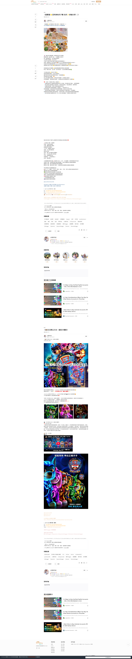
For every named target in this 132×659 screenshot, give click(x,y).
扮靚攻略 (64, 210)
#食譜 (80, 644)
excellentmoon (82, 219)
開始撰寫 (98, 1)
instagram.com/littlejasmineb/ (54, 190)
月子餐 (76, 219)
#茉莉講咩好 (69, 194)
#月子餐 (54, 184)
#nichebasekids (60, 519)
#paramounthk (68, 519)
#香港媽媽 (53, 197)
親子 (87, 4)
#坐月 (54, 186)
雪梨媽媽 (85, 260)
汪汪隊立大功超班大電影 (56, 554)
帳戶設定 (63, 645)
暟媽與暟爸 (47, 260)
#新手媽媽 (63, 197)
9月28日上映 (46, 554)
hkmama (67, 226)
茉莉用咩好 (53, 224)
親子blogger (65, 224)
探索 (55, 4)
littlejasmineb (73, 221)
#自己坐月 (56, 25)
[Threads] (35, 85)
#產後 (45, 186)
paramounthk (47, 556)
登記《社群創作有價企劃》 (57, 207)
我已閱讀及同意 (108, 657)
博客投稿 (53, 652)
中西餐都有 (62, 219)
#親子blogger (47, 197)
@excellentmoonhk (49, 181)
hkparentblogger (60, 226)
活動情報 (68, 210)
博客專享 (68, 4)
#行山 (75, 644)
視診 (52, 221)
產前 (49, 221)
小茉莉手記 (49, 20)
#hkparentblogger (61, 198)
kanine (72, 554)
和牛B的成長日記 (56, 260)
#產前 (48, 186)
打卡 (50, 210)
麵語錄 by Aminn (75, 260)
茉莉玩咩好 (80, 221)
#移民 (91, 644)
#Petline (49, 519)
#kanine (54, 519)
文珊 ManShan (66, 260)
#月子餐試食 (47, 25)
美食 (76, 4)
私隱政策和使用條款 (31, 656)
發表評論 (47, 270)
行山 (95, 4)
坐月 (56, 221)
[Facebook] (35, 79)
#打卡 (77, 644)
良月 (72, 219)
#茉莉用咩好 (62, 194)
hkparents (53, 226)
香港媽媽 (71, 224)
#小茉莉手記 (49, 193)
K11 (63, 554)
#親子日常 (58, 197)
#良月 (50, 184)
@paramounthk (48, 512)
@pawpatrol (47, 515)
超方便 (52, 219)
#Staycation (87, 644)
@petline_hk (47, 514)
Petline (67, 554)
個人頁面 (63, 644)
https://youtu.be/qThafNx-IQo (56, 434)
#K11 (45, 519)
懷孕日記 (60, 221)
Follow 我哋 (66, 212)
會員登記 (93, 1)
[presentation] (44, 256)
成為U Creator (49, 4)
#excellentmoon (60, 184)
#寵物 (72, 644)
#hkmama (69, 198)
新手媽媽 (82, 224)
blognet (68, 219)
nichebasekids (78, 554)
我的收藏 (63, 647)
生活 (90, 4)
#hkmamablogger (77, 198)
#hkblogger (47, 198)
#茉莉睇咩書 (55, 194)
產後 (45, 221)
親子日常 (76, 224)
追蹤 (86, 21)
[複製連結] (35, 88)
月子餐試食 (46, 219)
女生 (81, 4)
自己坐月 (56, 219)
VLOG (73, 4)
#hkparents (53, 198)
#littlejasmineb (57, 193)
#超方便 (52, 25)
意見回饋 (53, 650)
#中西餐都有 (62, 25)
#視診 (51, 186)
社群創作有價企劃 (34, 4)
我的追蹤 (63, 649)
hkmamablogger (74, 226)
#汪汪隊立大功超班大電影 (50, 518)
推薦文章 (59, 4)
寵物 (93, 4)
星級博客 (63, 4)
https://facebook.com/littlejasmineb (56, 191)
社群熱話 (42, 4)
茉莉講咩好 (59, 224)
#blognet (46, 184)
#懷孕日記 (58, 186)
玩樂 (84, 4)
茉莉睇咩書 (46, 224)
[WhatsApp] (35, 82)
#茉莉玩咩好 (47, 194)
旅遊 (79, 4)
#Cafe (83, 644)
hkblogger (46, 226)
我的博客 (63, 650)
